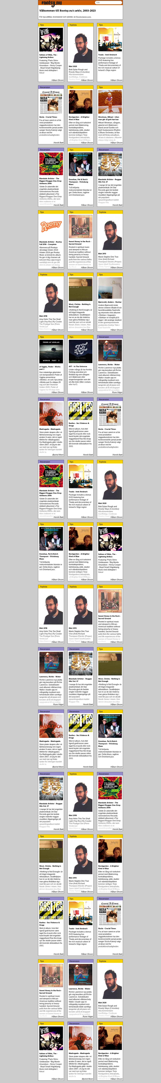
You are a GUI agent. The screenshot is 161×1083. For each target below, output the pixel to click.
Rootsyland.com (83, 17)
